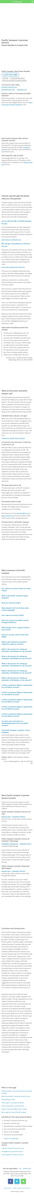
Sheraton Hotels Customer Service (13, 1148)
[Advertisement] (17, 121)
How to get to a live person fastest (13, 1103)
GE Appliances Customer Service (12, 1151)
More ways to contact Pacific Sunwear (14, 1112)
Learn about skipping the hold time (13, 267)
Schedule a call (22, 90)
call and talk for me (22, 513)
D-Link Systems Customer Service (12, 1155)
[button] (32, 1)
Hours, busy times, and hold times (13, 1106)
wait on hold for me (8, 516)
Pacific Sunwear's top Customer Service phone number (17, 1092)
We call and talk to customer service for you (16, 1096)
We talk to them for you (9, 87)
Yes (20, 1168)
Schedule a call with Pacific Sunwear (13, 438)
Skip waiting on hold (8, 90)
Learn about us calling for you (11, 240)
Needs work (27, 1168)
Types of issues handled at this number (14, 1109)
